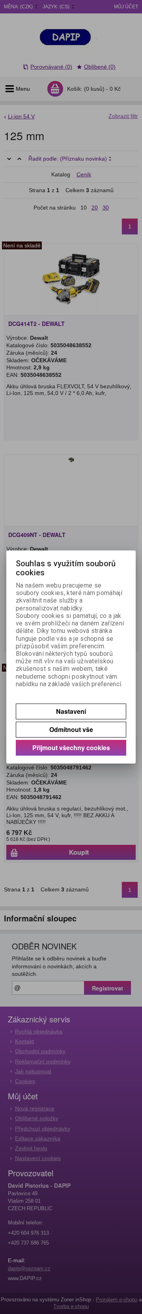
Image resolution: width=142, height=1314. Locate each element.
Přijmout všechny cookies (71, 747)
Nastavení (71, 711)
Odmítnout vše (71, 729)
